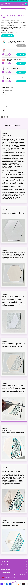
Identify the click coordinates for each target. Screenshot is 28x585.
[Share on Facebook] (2, 117)
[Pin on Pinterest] (5, 117)
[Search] (20, 3)
